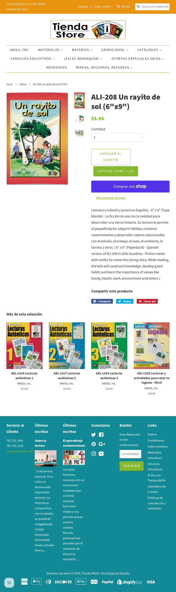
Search (152, 434)
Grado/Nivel (113, 50)
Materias (81, 50)
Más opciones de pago (111, 198)
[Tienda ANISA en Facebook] (101, 435)
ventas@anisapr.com (20, 451)
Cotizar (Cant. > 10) (115, 171)
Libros (22, 84)
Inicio (9, 84)
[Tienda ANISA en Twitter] (93, 435)
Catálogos (148, 50)
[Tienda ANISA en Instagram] (93, 454)
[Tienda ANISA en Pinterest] (93, 445)
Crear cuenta (102, 7)
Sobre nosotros (158, 446)
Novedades (56, 67)
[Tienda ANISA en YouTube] (101, 454)
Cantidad (98, 129)
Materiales (49, 50)
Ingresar (83, 7)
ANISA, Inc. (20, 50)
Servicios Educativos (32, 58)
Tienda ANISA (90, 573)
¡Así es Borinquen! (82, 58)
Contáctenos (156, 440)
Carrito (125, 7)
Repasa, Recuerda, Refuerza (103, 67)
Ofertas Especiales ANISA (137, 58)
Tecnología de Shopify (115, 573)
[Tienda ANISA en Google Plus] (102, 445)
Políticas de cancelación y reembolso (157, 503)
